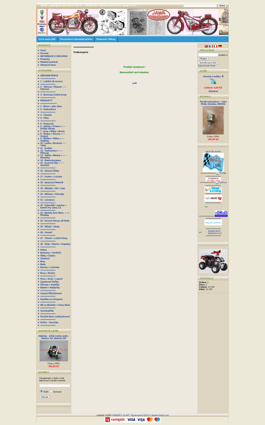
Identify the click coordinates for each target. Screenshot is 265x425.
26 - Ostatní (46, 232)
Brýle (43, 264)
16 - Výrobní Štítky (49, 171)
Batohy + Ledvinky (49, 267)
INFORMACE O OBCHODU (54, 56)
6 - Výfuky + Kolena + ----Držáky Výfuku (52, 127)
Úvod (43, 50)
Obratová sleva (48, 65)
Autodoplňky (47, 311)
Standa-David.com (160, 415)
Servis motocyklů (46, 39)
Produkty (45, 59)
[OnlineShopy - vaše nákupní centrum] (213, 209)
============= (47, 78)
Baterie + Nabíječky (50, 287)
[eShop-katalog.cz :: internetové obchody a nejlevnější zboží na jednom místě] (213, 192)
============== (48, 103)
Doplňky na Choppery (51, 299)
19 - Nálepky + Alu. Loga (52, 188)
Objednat (213, 91)
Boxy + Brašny (47, 273)
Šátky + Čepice (47, 255)
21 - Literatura (47, 200)
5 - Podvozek (47, 124)
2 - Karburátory (48, 109)
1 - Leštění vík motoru (51, 81)
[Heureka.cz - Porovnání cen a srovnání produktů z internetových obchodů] (213, 224)
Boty (42, 261)
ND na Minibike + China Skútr (55, 305)
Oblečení (44, 258)
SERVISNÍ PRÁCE (49, 75)
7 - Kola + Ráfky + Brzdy (52, 131)
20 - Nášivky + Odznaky (52, 194)
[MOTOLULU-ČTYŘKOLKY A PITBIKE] (213, 273)
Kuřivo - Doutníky (49, 322)
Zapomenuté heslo (206, 65)
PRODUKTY (46, 100)
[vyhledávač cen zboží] (213, 201)
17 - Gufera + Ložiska (51, 176)
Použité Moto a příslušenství (54, 316)
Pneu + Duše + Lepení (51, 279)
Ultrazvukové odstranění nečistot (76, 39)
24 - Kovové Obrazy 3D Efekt (54, 221)
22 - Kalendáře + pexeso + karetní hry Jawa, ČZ (53, 206)
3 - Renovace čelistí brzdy (53, 95)
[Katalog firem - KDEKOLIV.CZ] (213, 233)
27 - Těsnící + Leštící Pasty (53, 238)
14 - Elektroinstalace (50, 160)
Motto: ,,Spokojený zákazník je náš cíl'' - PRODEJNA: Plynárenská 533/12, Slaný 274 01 (89, 5)
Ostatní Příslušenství (51, 293)
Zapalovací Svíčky (49, 282)
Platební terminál (49, 62)
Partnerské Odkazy (106, 39)
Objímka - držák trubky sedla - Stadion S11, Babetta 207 (53, 337)
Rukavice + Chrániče (50, 253)
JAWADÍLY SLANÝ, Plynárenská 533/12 (131, 415)
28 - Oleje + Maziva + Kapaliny (55, 244)
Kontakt (44, 53)
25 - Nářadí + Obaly (50, 226)
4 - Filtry (44, 118)
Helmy (43, 250)
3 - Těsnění (46, 115)
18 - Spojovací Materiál (51, 182)
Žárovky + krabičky (49, 284)
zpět (134, 83)
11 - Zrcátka (46, 148)
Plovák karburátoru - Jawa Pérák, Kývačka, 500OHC (213, 102)
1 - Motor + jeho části (51, 106)
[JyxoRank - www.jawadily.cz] (221, 182)
